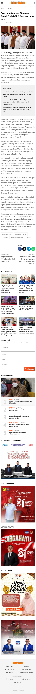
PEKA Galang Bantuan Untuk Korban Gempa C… (19, 417)
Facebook (10, 679)
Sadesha (4, 241)
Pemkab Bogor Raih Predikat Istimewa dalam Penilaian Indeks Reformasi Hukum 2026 (26, 330)
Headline (11, 415)
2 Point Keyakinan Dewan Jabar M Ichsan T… (20, 402)
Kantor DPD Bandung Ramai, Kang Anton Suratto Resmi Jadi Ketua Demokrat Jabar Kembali (26, 288)
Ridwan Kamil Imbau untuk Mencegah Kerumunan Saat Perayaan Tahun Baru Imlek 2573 (27, 259)
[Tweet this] (24, 249)
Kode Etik (9, 666)
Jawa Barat (5, 237)
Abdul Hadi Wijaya (7, 234)
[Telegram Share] (29, 249)
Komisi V (28, 237)
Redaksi (26, 666)
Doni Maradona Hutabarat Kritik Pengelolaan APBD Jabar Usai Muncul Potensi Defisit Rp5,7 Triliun (17, 110)
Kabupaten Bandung (17, 237)
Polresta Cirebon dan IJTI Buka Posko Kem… (19, 425)
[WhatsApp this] (33, 249)
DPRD (24, 234)
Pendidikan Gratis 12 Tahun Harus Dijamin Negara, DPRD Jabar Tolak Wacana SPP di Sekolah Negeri (16, 102)
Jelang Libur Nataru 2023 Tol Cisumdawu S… (19, 433)
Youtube (19, 682)
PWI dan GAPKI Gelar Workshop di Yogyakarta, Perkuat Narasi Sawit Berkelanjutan (7, 288)
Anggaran (18, 234)
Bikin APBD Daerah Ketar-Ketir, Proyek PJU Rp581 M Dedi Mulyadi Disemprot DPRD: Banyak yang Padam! (18, 94)
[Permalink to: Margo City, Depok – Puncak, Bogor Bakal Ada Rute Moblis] (27, 300)
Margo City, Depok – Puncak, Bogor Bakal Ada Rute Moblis (26, 308)
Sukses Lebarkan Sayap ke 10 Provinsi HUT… (19, 410)
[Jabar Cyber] (18, 3)
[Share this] (20, 249)
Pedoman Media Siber (26, 672)
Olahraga (12, 407)
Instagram (27, 679)
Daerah (11, 399)
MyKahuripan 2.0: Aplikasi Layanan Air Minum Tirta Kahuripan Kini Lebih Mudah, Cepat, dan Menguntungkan (9, 331)
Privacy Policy (9, 669)
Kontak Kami (9, 672)
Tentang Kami (26, 669)
